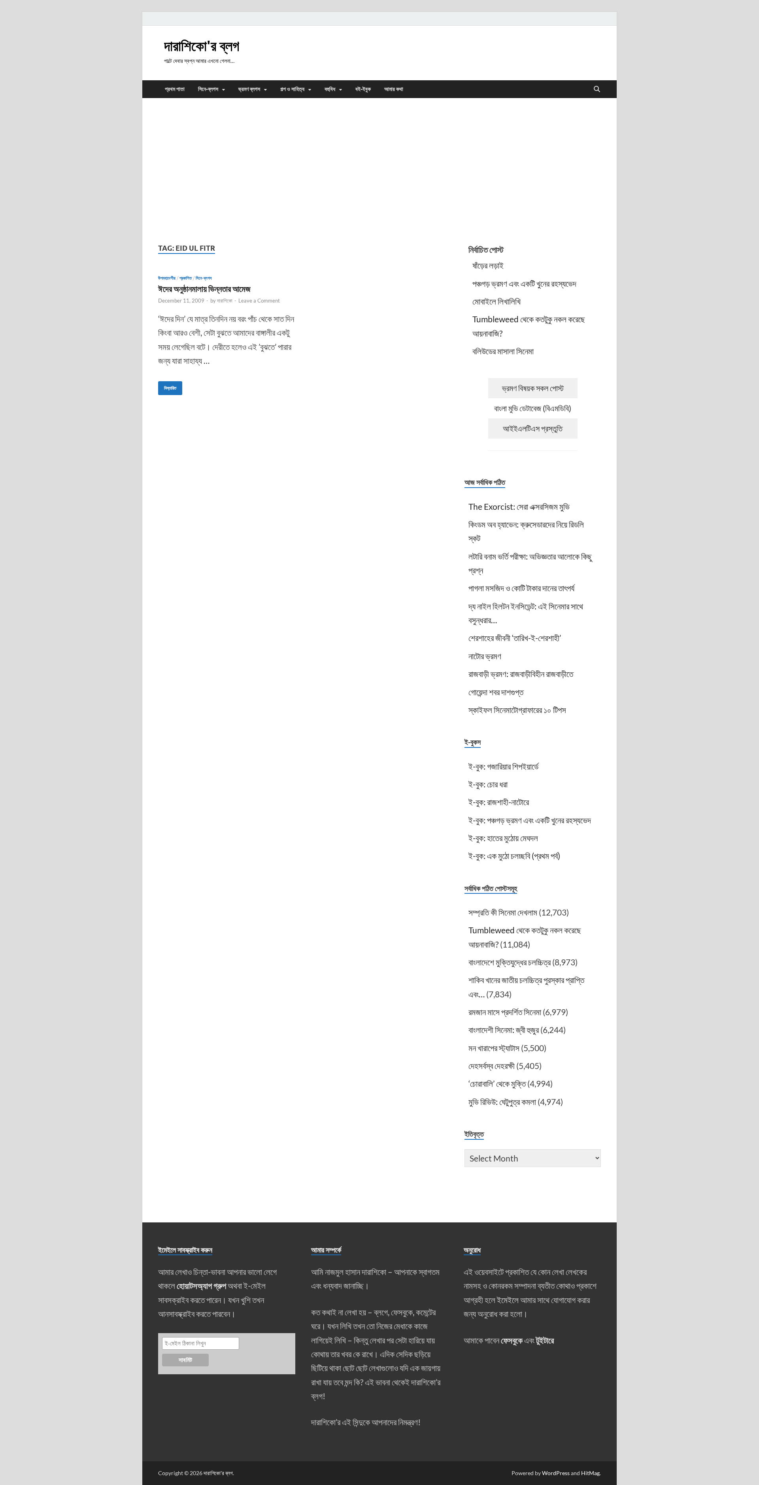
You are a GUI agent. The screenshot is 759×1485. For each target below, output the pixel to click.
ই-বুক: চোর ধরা (488, 784)
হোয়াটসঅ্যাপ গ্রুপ (201, 1285)
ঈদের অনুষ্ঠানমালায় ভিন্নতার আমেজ (204, 288)
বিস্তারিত (167, 386)
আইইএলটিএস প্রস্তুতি (533, 428)
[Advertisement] (379, 169)
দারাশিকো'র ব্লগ (201, 45)
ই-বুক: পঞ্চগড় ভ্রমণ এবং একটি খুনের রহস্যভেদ (529, 820)
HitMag (590, 1473)
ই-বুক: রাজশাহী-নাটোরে (498, 802)
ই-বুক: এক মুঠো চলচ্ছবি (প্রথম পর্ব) (514, 856)
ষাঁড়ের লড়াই (488, 265)
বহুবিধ (330, 89)
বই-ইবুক (363, 89)
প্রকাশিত (185, 278)
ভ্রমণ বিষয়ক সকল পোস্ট (533, 388)
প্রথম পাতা (175, 89)
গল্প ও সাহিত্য (292, 89)
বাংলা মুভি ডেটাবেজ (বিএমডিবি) (532, 408)
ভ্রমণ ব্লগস (249, 89)
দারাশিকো (224, 300)
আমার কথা (393, 89)
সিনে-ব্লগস (208, 89)
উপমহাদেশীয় (167, 278)
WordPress (556, 1473)
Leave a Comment (259, 300)
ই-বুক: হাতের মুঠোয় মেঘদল (503, 838)
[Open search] (597, 89)
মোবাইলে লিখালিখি (496, 301)
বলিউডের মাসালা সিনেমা (503, 351)
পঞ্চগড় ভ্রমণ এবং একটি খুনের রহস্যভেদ (524, 283)
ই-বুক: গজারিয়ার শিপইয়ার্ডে (503, 766)
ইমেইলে (508, 1300)
